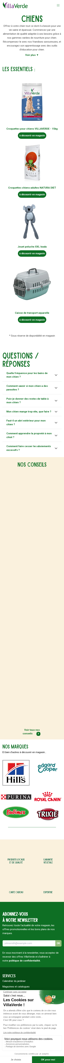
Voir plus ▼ (32, 55)
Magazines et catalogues (16, 986)
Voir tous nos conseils (31, 731)
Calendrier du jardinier (14, 981)
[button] (58, 943)
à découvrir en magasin (32, 135)
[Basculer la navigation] (58, 5)
